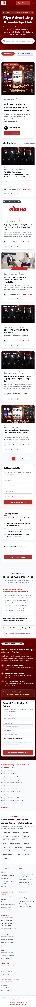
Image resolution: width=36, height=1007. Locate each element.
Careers (3, 886)
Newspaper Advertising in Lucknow (11, 794)
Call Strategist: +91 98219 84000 (17, 694)
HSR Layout (6, 840)
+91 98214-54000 (6, 923)
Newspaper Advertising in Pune (10, 773)
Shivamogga (27, 854)
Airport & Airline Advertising (26, 885)
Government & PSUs (7, 910)
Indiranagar (16, 832)
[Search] (13, 3)
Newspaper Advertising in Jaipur (10, 776)
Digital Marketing (23, 877)
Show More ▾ (5, 807)
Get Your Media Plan (6, 971)
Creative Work (5, 990)
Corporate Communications (9, 988)
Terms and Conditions (7, 955)
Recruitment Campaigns (8, 904)
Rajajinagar (28, 847)
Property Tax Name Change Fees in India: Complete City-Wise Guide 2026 (18, 227)
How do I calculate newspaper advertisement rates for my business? (18, 590)
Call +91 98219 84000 (18, 557)
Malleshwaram (6, 847)
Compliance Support (7, 939)
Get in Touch (24, 3)
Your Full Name (7, 715)
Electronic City (15, 836)
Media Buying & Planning (25, 879)
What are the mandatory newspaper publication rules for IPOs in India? (18, 619)
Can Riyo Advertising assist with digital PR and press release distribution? (18, 629)
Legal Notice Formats (7, 942)
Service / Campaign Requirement (13, 738)
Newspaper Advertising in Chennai (10, 789)
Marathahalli (26, 836)
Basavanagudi (6, 851)
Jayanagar (5, 836)
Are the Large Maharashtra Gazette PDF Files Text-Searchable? (15, 279)
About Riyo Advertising (7, 875)
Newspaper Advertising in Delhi (10, 798)
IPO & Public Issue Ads (24, 53)
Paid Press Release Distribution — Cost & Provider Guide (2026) (16, 107)
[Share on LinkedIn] (15, 193)
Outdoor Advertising (24, 882)
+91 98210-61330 (6, 926)
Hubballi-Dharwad (7, 854)
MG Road (24, 840)
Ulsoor (4, 843)
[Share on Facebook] (9, 193)
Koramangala (6, 832)
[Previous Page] (9, 458)
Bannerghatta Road (15, 843)
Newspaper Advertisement (26, 874)
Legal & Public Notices (7, 902)
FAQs (2, 945)
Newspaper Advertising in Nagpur (10, 785)
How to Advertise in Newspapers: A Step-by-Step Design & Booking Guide (17, 378)
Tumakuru (5, 858)
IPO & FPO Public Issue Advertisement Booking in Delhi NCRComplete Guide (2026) (16, 174)
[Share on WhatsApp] (18, 193)
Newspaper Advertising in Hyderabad (11, 782)
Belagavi (18, 854)
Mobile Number (8, 723)
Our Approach (5, 878)
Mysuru (15, 851)
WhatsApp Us (5, 974)
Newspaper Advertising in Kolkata (10, 791)
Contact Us (4, 969)
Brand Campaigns (6, 985)
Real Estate (4, 899)
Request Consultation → (18, 502)
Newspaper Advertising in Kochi (10, 803)
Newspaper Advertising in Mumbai (10, 771)
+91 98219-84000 (6, 920)
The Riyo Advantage (6, 881)
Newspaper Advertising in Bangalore (11, 780)
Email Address (7, 730)
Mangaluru (23, 851)
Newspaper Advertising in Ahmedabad (12, 800)
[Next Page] (27, 458)
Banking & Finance (6, 907)
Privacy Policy (5, 958)
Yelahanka (26, 843)
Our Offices (4, 884)
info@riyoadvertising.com (8, 928)
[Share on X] (12, 193)
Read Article (27, 189)
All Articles (7, 53)
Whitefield (25, 832)
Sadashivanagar (18, 847)
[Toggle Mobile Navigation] (33, 2)
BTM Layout (15, 840)
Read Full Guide (11, 133)
